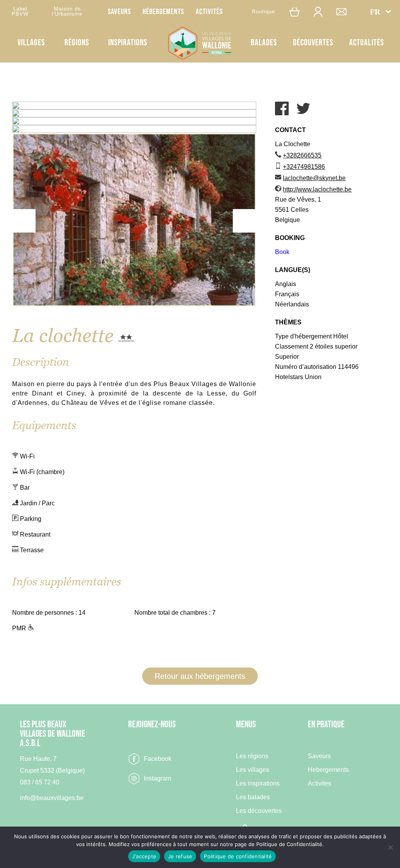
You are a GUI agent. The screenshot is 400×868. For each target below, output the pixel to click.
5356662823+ (302, 155)
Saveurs (119, 11)
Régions (76, 43)
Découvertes (313, 43)
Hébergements (163, 11)
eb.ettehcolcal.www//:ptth (317, 189)
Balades (264, 43)
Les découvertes (259, 811)
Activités (209, 11)
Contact (345, 11)
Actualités (366, 43)
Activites (319, 783)
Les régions (252, 756)
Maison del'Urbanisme (67, 11)
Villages (31, 43)
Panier (298, 11)
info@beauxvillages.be (52, 798)
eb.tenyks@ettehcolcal (314, 178)
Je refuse (180, 856)
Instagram (157, 778)
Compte (322, 11)
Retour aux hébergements (200, 676)
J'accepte (144, 856)
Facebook (157, 758)
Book (282, 252)
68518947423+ (304, 166)
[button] (380, 12)
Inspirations (127, 43)
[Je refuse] (390, 847)
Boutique (263, 11)
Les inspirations (258, 783)
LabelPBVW (20, 11)
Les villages (252, 770)
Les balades (253, 797)
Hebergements (328, 770)
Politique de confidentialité (238, 856)
